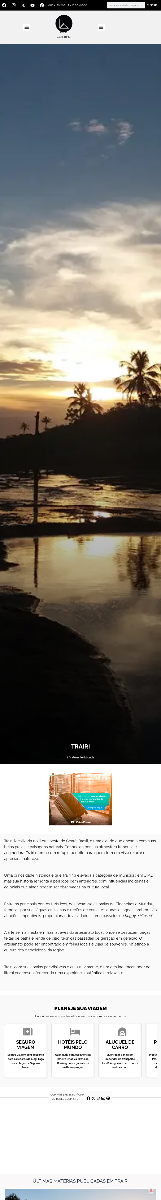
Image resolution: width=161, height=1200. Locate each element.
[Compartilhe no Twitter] (93, 1098)
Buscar (152, 5)
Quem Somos (56, 5)
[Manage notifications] (151, 1190)
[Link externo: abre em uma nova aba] (80, 799)
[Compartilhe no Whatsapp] (98, 1098)
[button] (26, 27)
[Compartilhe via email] (103, 1098)
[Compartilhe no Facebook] (88, 1098)
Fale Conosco (77, 5)
